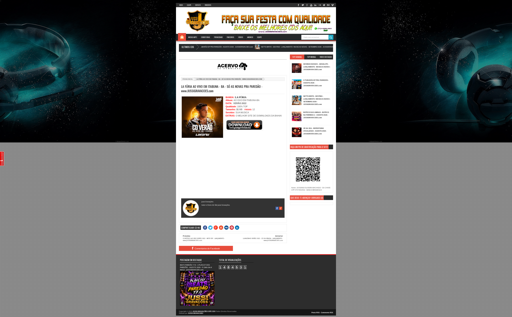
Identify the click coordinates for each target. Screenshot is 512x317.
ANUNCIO (250, 37)
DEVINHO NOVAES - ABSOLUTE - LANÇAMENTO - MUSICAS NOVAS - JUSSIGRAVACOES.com (317, 66)
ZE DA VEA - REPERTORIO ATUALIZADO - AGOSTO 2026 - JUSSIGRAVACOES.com (315, 131)
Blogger (266, 51)
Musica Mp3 (192, 37)
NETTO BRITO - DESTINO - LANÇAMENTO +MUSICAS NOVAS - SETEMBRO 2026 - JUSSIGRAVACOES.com (272, 47)
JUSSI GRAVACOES (195, 313)
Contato (198, 5)
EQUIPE (259, 37)
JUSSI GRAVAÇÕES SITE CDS (204, 311)
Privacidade (218, 37)
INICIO (181, 5)
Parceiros (208, 5)
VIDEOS (240, 37)
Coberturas (205, 37)
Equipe (189, 5)
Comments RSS (327, 313)
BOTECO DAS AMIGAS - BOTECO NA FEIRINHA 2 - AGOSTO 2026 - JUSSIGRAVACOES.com (316, 115)
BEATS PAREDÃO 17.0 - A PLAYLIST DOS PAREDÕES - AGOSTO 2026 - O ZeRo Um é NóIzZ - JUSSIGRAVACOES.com (196, 267)
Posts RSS (315, 313)
